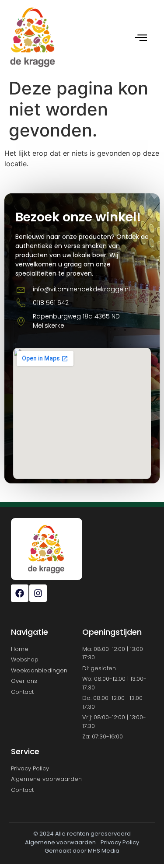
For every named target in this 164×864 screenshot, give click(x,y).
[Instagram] (38, 593)
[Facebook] (19, 593)
